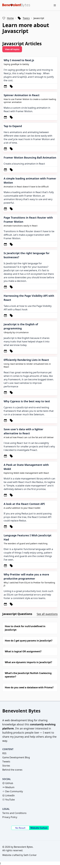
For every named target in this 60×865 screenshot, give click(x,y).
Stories (6, 765)
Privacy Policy (9, 817)
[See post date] (5, 86)
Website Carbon (38, 828)
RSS (4, 753)
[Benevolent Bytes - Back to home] (16, 5)
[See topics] (11, 86)
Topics (26, 18)
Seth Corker (30, 855)
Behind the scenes (12, 769)
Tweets (6, 761)
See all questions (47, 614)
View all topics (12, 49)
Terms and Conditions (14, 813)
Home (10, 18)
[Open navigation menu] (55, 5)
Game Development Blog (16, 757)
